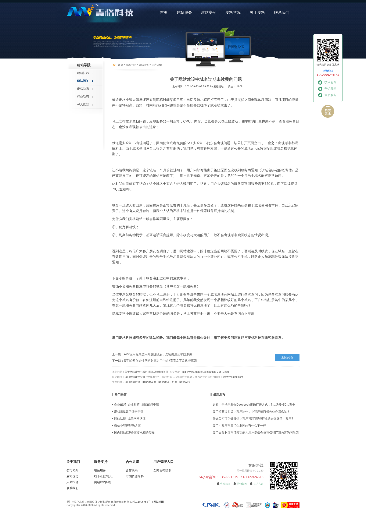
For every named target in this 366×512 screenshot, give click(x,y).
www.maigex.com (233, 376)
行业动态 (83, 96)
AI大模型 (83, 104)
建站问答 (83, 80)
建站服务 (184, 12)
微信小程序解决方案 (127, 425)
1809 (240, 86)
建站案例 (208, 12)
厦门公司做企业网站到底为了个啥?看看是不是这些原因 (160, 360)
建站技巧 (83, 73)
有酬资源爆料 (135, 476)
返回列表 (287, 357)
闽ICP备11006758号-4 (140, 501)
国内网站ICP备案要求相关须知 (134, 432)
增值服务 (100, 470)
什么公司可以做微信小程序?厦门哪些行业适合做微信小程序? (253, 418)
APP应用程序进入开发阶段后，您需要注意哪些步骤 (158, 354)
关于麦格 (257, 12)
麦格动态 (83, 88)
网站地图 (159, 501)
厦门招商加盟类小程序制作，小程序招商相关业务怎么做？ (251, 411)
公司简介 (72, 470)
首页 (164, 12)
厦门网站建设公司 (135, 376)
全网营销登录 (162, 470)
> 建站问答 (142, 64)
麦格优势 (72, 476)
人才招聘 (72, 482)
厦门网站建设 (183, 251)
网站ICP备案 (102, 482)
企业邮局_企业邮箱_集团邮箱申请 (136, 404)
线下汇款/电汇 (103, 476)
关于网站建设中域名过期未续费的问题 (146, 371)
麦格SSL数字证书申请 (128, 411)
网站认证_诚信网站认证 (130, 418)
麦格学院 (233, 12)
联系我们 (281, 12)
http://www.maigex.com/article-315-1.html (205, 371)
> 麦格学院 (130, 64)
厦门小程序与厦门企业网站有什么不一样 (239, 425)
